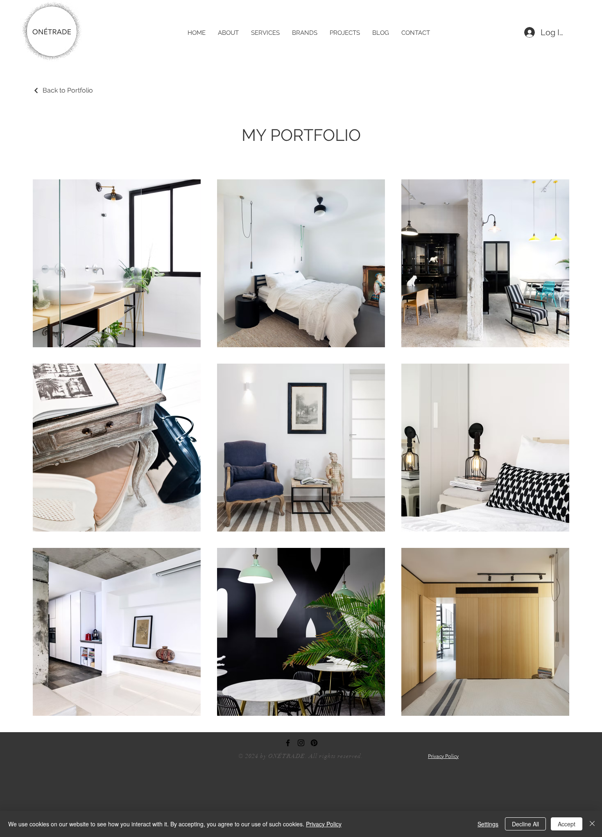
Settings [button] (488, 824)
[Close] (592, 823)
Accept (566, 824)
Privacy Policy (324, 824)
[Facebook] (287, 742)
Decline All (525, 824)
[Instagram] (301, 742)
